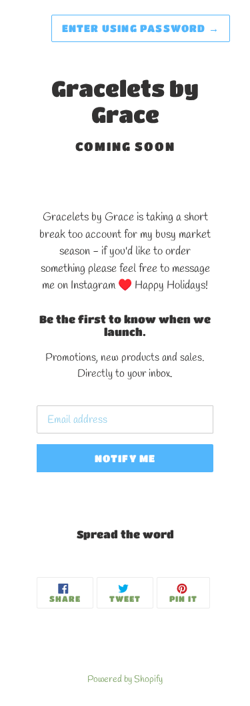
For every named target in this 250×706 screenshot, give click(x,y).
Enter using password (140, 28)
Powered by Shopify (125, 679)
